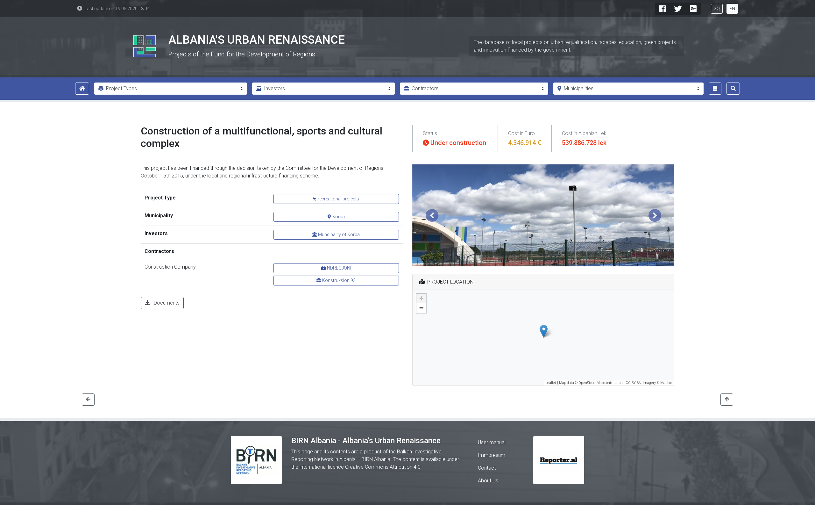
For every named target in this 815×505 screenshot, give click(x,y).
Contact (487, 468)
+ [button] (421, 298)
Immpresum (491, 455)
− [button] (421, 308)
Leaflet (550, 383)
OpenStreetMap (591, 383)
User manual (492, 442)
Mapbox (666, 383)
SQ (717, 8)
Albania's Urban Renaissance (256, 40)
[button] (431, 215)
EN (732, 8)
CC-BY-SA (633, 383)
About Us (488, 481)
